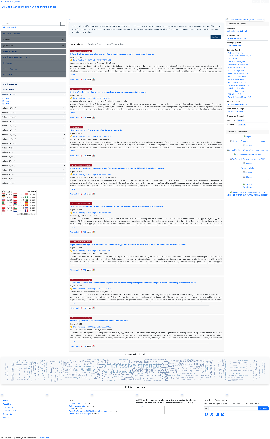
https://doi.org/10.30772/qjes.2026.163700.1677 (92, 60)
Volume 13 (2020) (9, 130)
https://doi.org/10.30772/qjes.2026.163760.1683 (92, 174)
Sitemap (6, 417)
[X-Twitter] (211, 415)
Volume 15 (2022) (9, 121)
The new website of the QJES (80, 413)
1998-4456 (241, 120)
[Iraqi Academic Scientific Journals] (247, 154)
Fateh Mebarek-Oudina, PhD (239, 73)
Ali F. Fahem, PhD (235, 45)
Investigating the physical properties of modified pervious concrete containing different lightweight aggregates (117, 168)
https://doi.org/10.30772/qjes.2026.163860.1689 (92, 250)
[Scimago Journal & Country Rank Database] (247, 192)
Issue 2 (8, 101)
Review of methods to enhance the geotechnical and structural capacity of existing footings (108, 92)
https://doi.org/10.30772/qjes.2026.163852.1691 (92, 289)
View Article (75, 79)
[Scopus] (247, 136)
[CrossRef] (247, 145)
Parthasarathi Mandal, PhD (238, 85)
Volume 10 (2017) (9, 143)
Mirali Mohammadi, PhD (237, 82)
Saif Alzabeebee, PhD (236, 88)
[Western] (247, 172)
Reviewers (7, 63)
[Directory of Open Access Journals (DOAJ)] (247, 141)
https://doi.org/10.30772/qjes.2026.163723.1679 (92, 136)
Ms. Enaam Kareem (235, 111)
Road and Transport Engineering (81, 51)
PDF (86, 79)
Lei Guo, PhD (233, 59)
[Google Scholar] (247, 168)
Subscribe (263, 408)
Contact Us (8, 75)
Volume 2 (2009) (8, 179)
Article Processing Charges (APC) (16, 57)
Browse (6, 40)
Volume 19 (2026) (9, 94)
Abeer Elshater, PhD (236, 91)
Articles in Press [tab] (94, 44)
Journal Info (8, 45)
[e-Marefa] (247, 177)
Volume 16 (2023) (9, 117)
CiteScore (247, 187)
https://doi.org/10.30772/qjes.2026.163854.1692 (92, 327)
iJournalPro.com (43, 438)
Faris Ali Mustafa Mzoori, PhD (239, 97)
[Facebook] (206, 415)
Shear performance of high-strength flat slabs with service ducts (97, 130)
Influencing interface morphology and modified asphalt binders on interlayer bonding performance (112, 54)
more (72, 75)
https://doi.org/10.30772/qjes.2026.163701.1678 (92, 98)
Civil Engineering (76, 127)
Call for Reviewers (10, 69)
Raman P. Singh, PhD (236, 70)
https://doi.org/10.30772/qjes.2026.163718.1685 (92, 212)
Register (264, 2)
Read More (216, 37)
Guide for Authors (10, 51)
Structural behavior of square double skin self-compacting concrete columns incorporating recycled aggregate (116, 206)
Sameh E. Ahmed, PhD (237, 62)
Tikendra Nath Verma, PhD (238, 64)
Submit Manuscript (11, 34)
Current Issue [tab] (77, 44)
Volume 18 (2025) (9, 108)
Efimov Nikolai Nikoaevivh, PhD (240, 56)
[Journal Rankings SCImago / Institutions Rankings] (247, 150)
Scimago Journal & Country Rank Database (247, 194)
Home (5, 400)
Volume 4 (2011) (8, 170)
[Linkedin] (247, 163)
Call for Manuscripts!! (77, 406)
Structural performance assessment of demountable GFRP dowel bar (99, 321)
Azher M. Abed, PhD (236, 79)
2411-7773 (242, 125)
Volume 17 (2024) (9, 112)
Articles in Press (10, 84)
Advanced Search (9, 27)
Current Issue (9, 89)
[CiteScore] (247, 184)
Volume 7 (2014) (8, 157)
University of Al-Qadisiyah (11, 2)
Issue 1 (8, 103)
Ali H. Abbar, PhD (234, 94)
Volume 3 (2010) (8, 174)
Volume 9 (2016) (8, 148)
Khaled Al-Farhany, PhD (237, 38)
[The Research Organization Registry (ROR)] (247, 159)
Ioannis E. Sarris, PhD (236, 67)
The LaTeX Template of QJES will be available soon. (88, 411)
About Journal (8, 404)
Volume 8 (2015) (8, 152)
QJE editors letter (75, 403)
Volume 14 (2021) (9, 126)
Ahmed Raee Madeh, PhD (238, 104)
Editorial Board (9, 407)
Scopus (72, 408)
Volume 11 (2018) (9, 139)
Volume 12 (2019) (9, 134)
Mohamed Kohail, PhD (237, 76)
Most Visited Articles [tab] (115, 44)
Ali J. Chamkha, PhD (235, 53)
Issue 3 (8, 98)
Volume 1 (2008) (8, 183)
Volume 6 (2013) (8, 161)
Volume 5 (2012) (8, 165)
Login (257, 2)
